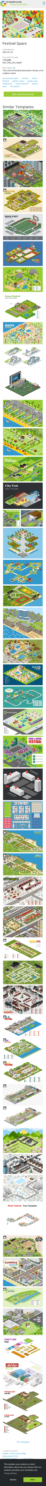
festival (5, 81)
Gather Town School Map (14, 1453)
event (34, 78)
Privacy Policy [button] (10, 1473)
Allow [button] (32, 1480)
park (4, 86)
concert (25, 78)
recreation (15, 86)
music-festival (22, 83)
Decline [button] (13, 1480)
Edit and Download (23, 94)
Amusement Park (10, 1456)
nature (35, 83)
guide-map (33, 81)
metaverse (7, 83)
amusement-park (10, 78)
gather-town (18, 81)
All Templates (23, 1442)
